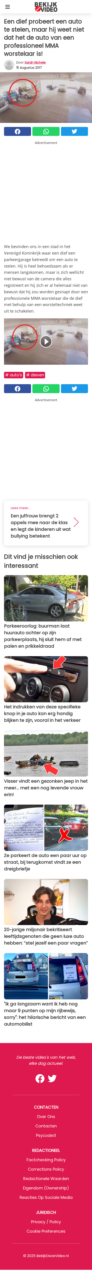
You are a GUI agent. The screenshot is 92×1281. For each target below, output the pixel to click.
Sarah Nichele (35, 62)
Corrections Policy (46, 1169)
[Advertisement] (46, 191)
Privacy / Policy (46, 1222)
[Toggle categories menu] (7, 6)
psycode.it (46, 1135)
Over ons (46, 1116)
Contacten (46, 1126)
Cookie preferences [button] (46, 1231)
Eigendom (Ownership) (46, 1188)
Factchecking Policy (46, 1160)
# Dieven (35, 375)
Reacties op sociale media (46, 1197)
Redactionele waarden (46, 1178)
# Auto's (13, 375)
